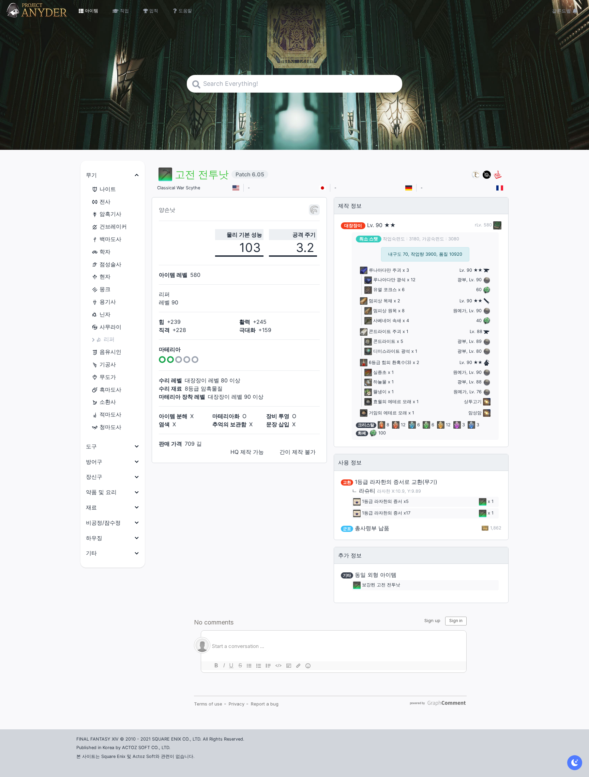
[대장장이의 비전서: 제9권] (496, 224)
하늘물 (380, 381)
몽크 (105, 289)
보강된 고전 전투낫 (381, 584)
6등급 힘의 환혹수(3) (390, 362)
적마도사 (110, 414)
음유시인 (110, 351)
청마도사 (110, 427)
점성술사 (110, 264)
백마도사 (110, 239)
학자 (105, 251)
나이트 (108, 189)
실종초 (380, 372)
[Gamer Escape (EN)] (498, 174)
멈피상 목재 (380, 300)
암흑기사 (110, 213)
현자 (105, 276)
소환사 (108, 401)
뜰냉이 (380, 391)
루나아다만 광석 (389, 279)
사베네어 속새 (387, 320)
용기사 (108, 301)
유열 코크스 (385, 289)
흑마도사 (110, 389)
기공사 (108, 364)
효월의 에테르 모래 (392, 401)
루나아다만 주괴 (385, 270)
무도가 (108, 377)
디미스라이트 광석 (391, 351)
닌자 (105, 314)
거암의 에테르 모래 (388, 412)
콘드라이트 (384, 341)
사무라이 (110, 326)
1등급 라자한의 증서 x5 (385, 501)
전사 (105, 201)
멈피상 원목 (385, 310)
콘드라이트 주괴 (385, 331)
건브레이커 (113, 226)
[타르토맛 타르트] (487, 174)
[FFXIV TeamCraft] (476, 174)
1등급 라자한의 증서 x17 (386, 513)
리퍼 (109, 339)
